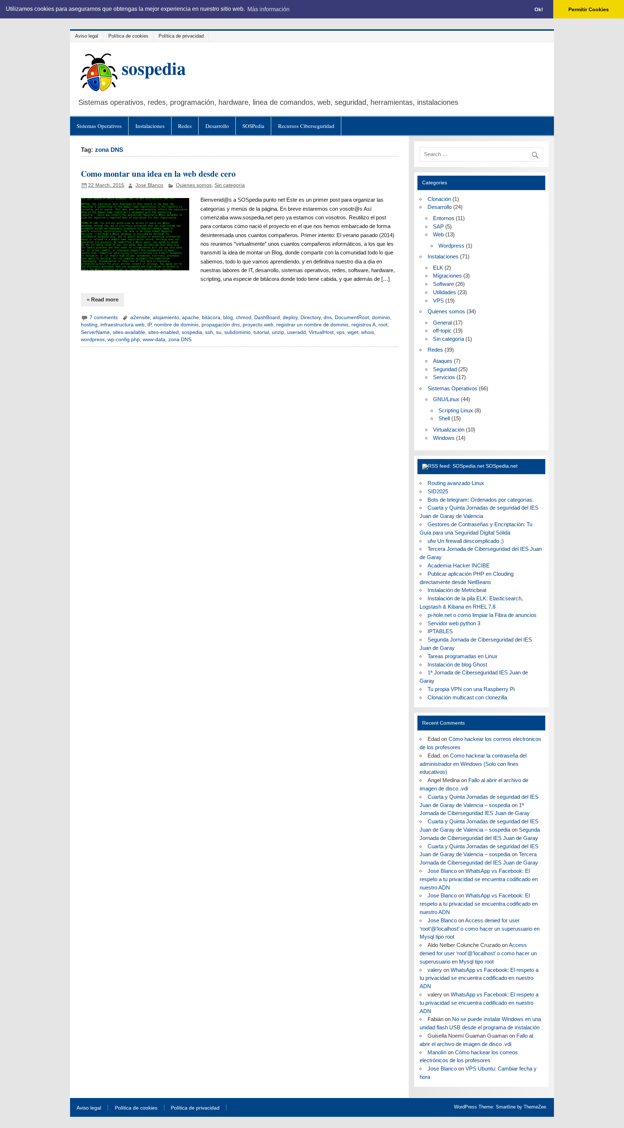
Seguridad (445, 369)
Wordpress (451, 246)
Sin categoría (229, 185)
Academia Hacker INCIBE (459, 565)
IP (149, 324)
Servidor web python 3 (454, 623)
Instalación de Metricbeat (457, 590)
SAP (438, 226)
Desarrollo (217, 125)
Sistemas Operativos (99, 125)
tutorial (261, 332)
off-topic (442, 330)
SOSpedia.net (501, 466)
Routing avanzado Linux (456, 483)
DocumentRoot (352, 317)
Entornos (443, 218)
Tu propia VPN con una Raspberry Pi (471, 689)
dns (328, 317)
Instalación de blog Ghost (457, 664)
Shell (444, 418)
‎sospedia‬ (192, 332)
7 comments (104, 317)
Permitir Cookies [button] (588, 9)
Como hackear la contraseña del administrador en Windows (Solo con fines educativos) (473, 763)
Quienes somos (194, 185)
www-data (154, 339)
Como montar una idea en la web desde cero (158, 174)
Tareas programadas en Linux (463, 656)
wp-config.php (124, 339)
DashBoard (267, 317)
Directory (310, 317)
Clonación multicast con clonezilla (467, 697)
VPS (438, 300)
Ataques (442, 361)
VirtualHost (321, 332)
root (382, 324)
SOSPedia (253, 125)
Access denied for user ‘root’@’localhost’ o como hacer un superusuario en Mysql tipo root (480, 928)
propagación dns (221, 324)
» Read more (102, 299)
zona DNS (179, 339)
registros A (363, 324)
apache (190, 317)
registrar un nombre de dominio (312, 324)
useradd (296, 332)
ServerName (95, 332)
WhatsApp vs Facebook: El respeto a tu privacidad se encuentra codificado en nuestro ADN (479, 879)
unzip (278, 332)
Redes (185, 125)
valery (435, 970)
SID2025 (438, 491)
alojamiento (166, 317)
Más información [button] (268, 9)
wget (352, 332)
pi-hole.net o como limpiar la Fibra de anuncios (482, 615)
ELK (438, 268)
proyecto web (258, 324)
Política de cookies (128, 36)
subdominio (237, 332)
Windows (444, 438)
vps (340, 332)
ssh (209, 332)
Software (443, 284)
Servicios (444, 377)
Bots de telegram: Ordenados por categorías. (481, 500)
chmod (243, 317)
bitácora (211, 317)
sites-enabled (163, 332)
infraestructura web (122, 324)
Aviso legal (86, 36)
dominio (381, 317)
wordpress (93, 339)
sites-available (129, 332)
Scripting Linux (455, 410)
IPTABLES (440, 631)
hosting (89, 324)
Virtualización (448, 429)
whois (367, 332)
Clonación (439, 199)
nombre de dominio (176, 324)
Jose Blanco (149, 185)
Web (438, 234)
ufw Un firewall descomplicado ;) (466, 541)
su (218, 332)
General (442, 322)
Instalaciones (150, 125)
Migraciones (447, 276)
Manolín (437, 1052)
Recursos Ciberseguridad (306, 125)
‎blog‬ (228, 317)
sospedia (154, 68)
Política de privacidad (181, 36)
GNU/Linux (446, 399)
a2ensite (140, 317)
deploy (290, 317)
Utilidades (444, 292)
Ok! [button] (538, 9)
